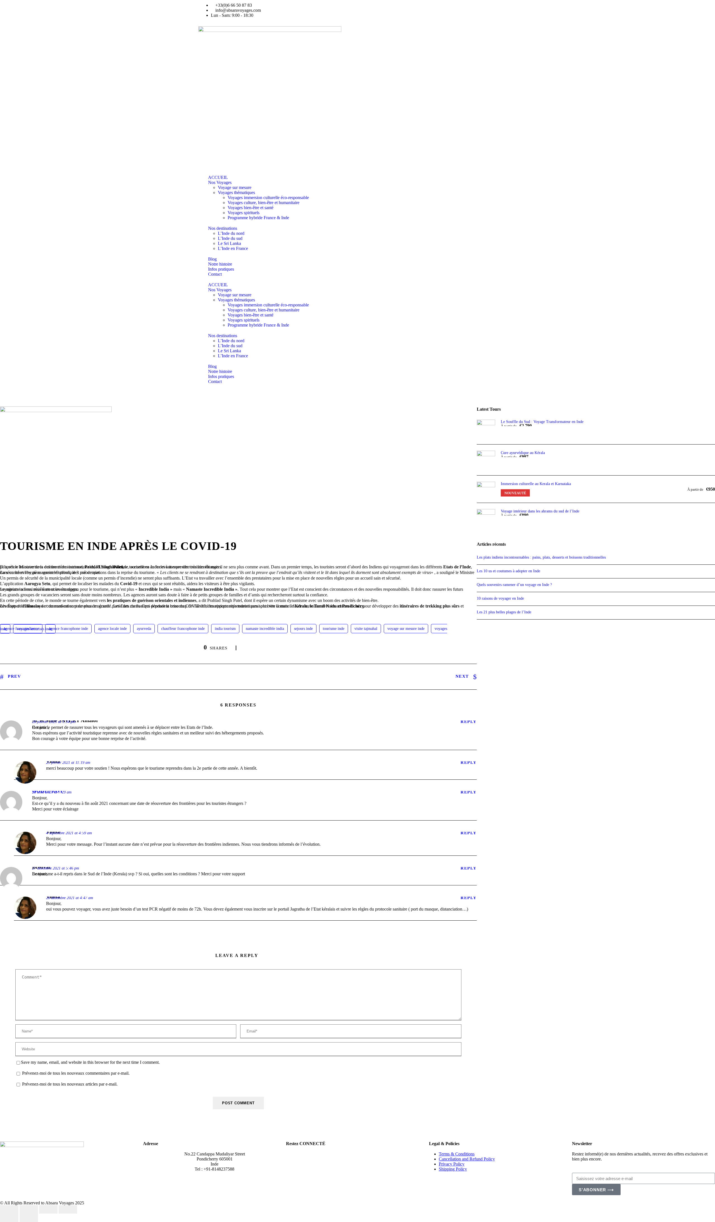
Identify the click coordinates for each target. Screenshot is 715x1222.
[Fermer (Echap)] (68, 1209)
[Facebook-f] (367, 13)
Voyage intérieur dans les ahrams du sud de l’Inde (540, 511)
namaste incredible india (265, 629)
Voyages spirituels (243, 212)
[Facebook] (293, 1159)
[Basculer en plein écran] (29, 1209)
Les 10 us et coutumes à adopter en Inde (508, 571)
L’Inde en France (233, 248)
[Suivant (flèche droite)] (29, 1218)
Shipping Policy (453, 1169)
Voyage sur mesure (234, 187)
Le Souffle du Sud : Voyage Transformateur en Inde (542, 422)
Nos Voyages (220, 182)
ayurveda (144, 629)
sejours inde (303, 629)
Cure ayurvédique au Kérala (523, 453)
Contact (215, 274)
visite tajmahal (365, 629)
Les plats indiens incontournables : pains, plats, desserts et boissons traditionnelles (541, 557)
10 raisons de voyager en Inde (501, 598)
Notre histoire (220, 264)
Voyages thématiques (236, 192)
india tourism (225, 629)
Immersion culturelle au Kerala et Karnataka (536, 484)
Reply (469, 721)
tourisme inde (333, 629)
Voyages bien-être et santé (250, 207)
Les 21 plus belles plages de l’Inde (504, 612)
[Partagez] (48, 1209)
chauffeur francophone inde (183, 629)
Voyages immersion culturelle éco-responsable (268, 197)
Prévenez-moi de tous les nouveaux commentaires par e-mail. (76, 1073)
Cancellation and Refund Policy (467, 1159)
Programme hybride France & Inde (258, 217)
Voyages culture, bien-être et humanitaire (263, 202)
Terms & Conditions (457, 1154)
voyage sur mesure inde (406, 629)
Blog (212, 259)
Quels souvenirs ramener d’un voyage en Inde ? (514, 585)
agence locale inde (112, 629)
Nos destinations (222, 228)
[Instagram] (382, 13)
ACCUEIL (218, 177)
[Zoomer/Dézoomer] (9, 1209)
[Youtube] (397, 13)
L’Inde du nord (231, 233)
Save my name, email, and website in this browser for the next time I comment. (90, 1062)
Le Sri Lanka (229, 243)
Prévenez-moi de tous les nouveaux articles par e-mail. (70, 1084)
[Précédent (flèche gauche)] (9, 1218)
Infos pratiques (221, 269)
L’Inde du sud (230, 238)
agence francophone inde (68, 629)
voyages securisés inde (34, 629)
